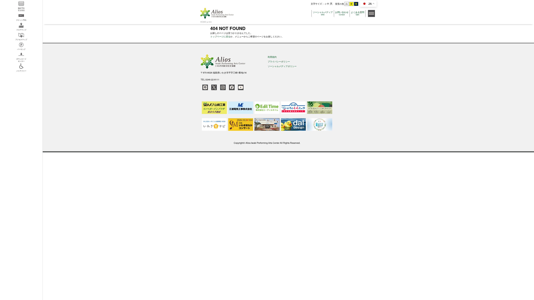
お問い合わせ (341, 13)
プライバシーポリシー (279, 61)
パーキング (21, 49)
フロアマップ (21, 29)
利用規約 (272, 56)
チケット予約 (21, 20)
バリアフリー (21, 71)
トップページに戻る (220, 36)
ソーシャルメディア (323, 13)
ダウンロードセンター (21, 60)
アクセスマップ (21, 39)
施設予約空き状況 (21, 9)
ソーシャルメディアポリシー (282, 66)
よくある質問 (357, 13)
